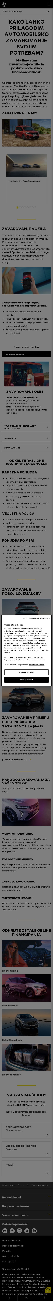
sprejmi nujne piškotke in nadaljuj (36, 618)
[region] (26, 650)
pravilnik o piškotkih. (36, 665)
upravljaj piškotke (26, 672)
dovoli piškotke (26, 680)
